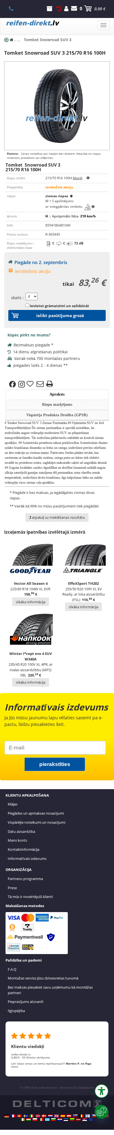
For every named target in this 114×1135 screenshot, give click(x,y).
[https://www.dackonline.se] (25, 1116)
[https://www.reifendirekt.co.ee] (66, 1119)
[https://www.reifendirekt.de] (6, 1116)
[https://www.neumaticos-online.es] (63, 1116)
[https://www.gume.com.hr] (60, 1119)
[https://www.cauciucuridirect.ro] (41, 1119)
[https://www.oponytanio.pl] (35, 1119)
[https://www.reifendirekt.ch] (19, 1116)
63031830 (14, 8)
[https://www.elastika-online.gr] (47, 1119)
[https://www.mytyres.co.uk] (56, 1116)
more (14, 1066)
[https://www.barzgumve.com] (53, 1119)
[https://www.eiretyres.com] (22, 1119)
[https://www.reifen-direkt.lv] (78, 1119)
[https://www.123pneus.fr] (13, 1116)
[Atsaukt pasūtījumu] (58, 8)
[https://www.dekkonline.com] (38, 1116)
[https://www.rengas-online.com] (88, 1116)
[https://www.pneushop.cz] (94, 1116)
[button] (101, 1091)
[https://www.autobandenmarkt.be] (81, 1116)
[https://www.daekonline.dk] (44, 1116)
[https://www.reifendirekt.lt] (72, 1119)
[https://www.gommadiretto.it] (31, 1116)
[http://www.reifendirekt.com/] (91, 1119)
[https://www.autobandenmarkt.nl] (50, 1116)
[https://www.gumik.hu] (28, 1119)
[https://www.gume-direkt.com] (75, 1116)
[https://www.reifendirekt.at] (69, 1116)
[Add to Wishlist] (31, 384)
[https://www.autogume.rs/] (84, 1119)
